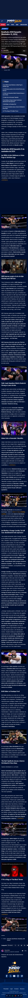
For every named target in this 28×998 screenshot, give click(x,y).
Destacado (9, 938)
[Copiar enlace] (21, 995)
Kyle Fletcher (14, 938)
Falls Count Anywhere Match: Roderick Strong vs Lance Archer (13, 94)
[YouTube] (14, 976)
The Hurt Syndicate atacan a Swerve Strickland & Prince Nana (14, 107)
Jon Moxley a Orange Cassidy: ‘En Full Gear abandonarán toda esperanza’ (12, 100)
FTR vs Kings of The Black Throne (11, 111)
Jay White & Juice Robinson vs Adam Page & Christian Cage (12, 85)
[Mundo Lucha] (14, 21)
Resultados (20, 938)
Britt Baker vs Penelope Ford (10, 104)
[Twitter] (9, 995)
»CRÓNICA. (4, 180)
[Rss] (26, 950)
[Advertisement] (14, 9)
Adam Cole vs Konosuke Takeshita (11, 97)
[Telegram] (18, 995)
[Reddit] (15, 995)
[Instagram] (18, 976)
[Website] (22, 950)
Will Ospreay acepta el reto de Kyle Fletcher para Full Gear (14, 89)
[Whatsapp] (12, 995)
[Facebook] (6, 995)
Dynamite (5, 29)
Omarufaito (5, 50)
